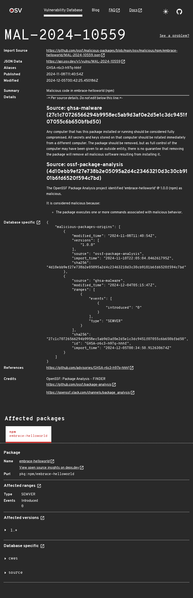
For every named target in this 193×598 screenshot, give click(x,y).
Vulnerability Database (63, 10)
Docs (133, 10)
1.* (13, 530)
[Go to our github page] (179, 11)
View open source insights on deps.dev (49, 468)
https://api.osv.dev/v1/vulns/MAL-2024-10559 (83, 61)
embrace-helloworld (34, 461)
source (15, 572)
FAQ (112, 10)
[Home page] (15, 12)
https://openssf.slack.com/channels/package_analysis (88, 393)
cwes (13, 558)
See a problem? (174, 36)
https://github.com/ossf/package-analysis (78, 385)
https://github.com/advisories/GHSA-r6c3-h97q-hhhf (87, 368)
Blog (95, 10)
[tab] (28, 434)
